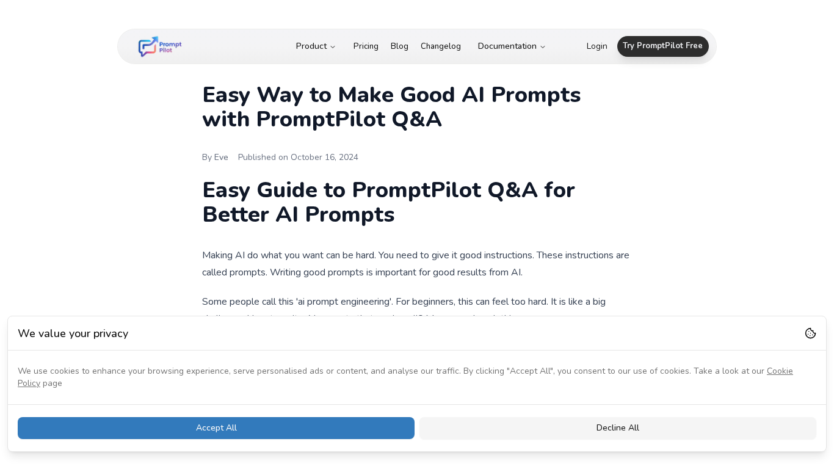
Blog (399, 46)
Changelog (441, 46)
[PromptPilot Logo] (160, 46)
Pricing (366, 46)
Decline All (617, 428)
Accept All (216, 428)
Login (597, 46)
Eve (221, 157)
